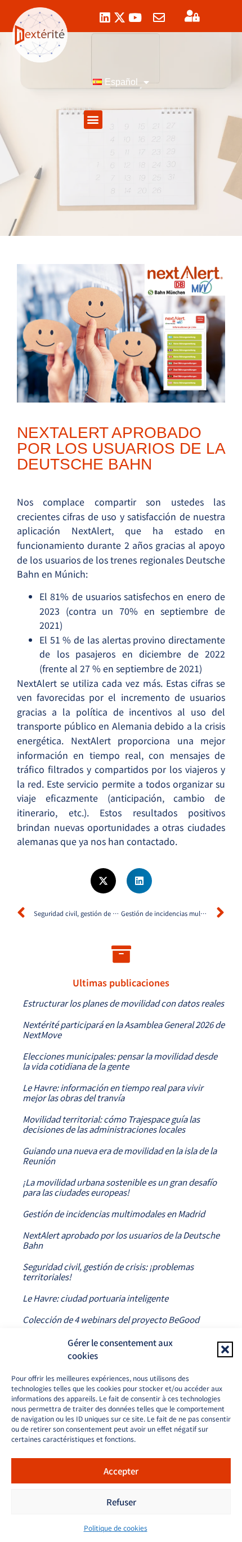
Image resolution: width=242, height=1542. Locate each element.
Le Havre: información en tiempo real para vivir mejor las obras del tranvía (113, 1092)
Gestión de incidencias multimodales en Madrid (114, 1213)
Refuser (121, 1502)
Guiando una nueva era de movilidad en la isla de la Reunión (120, 1155)
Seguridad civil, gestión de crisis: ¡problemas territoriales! (108, 1271)
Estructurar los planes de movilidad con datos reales (123, 1003)
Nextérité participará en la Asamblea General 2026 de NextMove (124, 1029)
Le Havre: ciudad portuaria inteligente (95, 1298)
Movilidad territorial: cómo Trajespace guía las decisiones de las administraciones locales (111, 1124)
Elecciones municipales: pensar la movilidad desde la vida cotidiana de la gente (120, 1061)
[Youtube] (135, 18)
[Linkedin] (104, 18)
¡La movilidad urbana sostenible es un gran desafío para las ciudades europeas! (120, 1187)
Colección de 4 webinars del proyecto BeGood (111, 1319)
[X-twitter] (120, 18)
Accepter (121, 1471)
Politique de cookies (115, 1527)
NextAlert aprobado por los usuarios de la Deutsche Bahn (121, 1240)
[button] (225, 1349)
